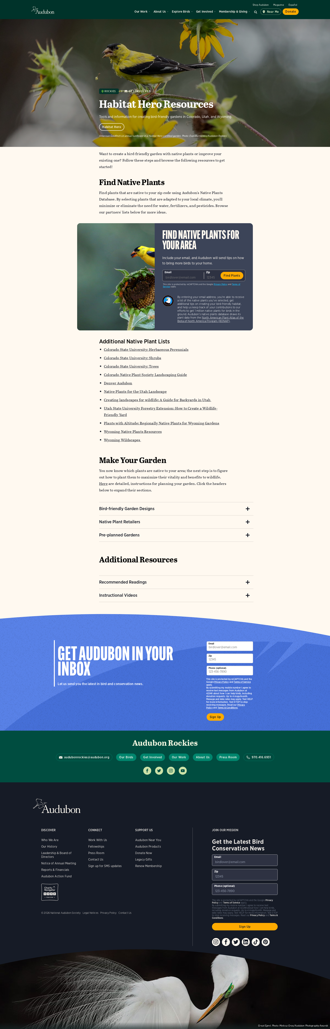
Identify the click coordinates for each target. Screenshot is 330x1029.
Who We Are (49, 840)
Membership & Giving (233, 11)
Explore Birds (181, 11)
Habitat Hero (111, 127)
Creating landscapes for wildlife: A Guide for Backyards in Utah (157, 400)
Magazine (278, 4)
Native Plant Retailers (119, 521)
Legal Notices (90, 912)
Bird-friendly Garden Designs (126, 508)
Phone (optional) (217, 668)
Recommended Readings (123, 582)
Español (293, 4)
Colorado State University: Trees (131, 366)
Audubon (42, 10)
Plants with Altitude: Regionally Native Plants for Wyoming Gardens (161, 423)
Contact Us (95, 859)
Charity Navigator (49, 892)
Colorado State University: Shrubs (132, 358)
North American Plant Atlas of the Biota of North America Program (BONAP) (210, 319)
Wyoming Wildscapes (122, 440)
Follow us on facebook (147, 771)
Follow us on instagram (171, 771)
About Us (160, 11)
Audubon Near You (148, 840)
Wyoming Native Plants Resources (133, 431)
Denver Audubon (118, 383)
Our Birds (126, 757)
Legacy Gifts (143, 859)
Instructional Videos (118, 595)
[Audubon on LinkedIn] (246, 942)
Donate (290, 11)
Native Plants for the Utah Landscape (135, 391)
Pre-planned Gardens (119, 535)
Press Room (228, 757)
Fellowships (96, 846)
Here (103, 483)
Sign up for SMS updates (105, 866)
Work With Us (97, 840)
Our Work (140, 11)
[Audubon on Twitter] (236, 942)
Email (168, 272)
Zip (208, 272)
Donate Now (143, 853)
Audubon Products (148, 846)
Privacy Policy (220, 284)
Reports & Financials (55, 870)
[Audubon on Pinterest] (266, 942)
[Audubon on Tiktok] (256, 942)
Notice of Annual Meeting (58, 863)
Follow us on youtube (183, 771)
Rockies (110, 91)
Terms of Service (242, 681)
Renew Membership (148, 866)
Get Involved (204, 11)
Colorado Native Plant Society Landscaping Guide (145, 375)
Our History (49, 846)
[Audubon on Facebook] (226, 942)
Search (255, 11)
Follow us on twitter (159, 771)
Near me (273, 12)
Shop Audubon (261, 4)
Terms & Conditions (228, 707)
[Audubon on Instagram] (216, 942)
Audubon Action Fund (56, 876)
